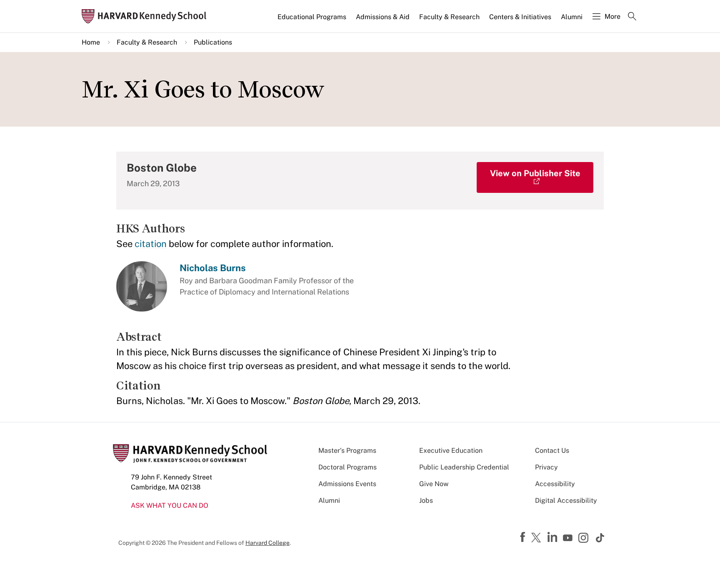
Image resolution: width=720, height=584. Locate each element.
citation (151, 243)
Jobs (426, 500)
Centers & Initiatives (520, 17)
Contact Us (552, 450)
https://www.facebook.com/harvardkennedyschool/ (524, 537)
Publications (213, 42)
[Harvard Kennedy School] (147, 16)
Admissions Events (347, 484)
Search (632, 17)
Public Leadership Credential (464, 467)
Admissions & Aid (383, 17)
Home (91, 42)
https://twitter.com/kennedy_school (537, 538)
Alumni (571, 17)
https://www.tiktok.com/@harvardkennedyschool (600, 538)
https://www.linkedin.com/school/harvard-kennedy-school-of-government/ (553, 537)
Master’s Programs (347, 450)
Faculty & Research (449, 17)
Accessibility (555, 484)
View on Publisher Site (535, 173)
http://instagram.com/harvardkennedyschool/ (584, 538)
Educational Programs (312, 17)
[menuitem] (312, 20)
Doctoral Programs (347, 467)
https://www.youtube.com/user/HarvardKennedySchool (568, 538)
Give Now (433, 484)
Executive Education (450, 450)
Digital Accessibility (566, 500)
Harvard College (267, 542)
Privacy (546, 467)
